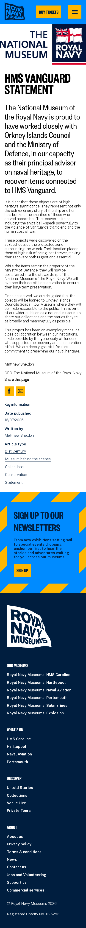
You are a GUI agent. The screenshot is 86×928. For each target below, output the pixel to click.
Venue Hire (16, 803)
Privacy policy (19, 844)
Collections (14, 467)
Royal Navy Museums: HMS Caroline (38, 675)
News (12, 859)
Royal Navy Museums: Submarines (37, 705)
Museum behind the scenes (28, 459)
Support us (17, 882)
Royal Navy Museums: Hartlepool (36, 682)
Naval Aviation (19, 754)
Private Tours (19, 810)
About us (15, 836)
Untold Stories (20, 787)
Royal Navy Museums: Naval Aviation (39, 690)
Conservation (16, 474)
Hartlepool (16, 746)
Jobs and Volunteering (26, 875)
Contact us (16, 867)
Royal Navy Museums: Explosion (35, 713)
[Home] (15, 11)
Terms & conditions (24, 852)
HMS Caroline (19, 739)
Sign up (22, 570)
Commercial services (25, 890)
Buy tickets (48, 12)
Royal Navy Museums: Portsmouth (37, 698)
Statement (14, 482)
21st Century (15, 451)
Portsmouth (17, 762)
